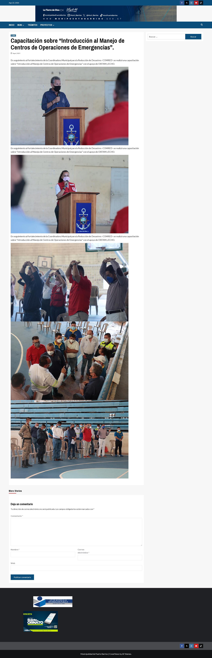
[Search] (201, 25)
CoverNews (114, 654)
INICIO (11, 25)
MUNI (19, 25)
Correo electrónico (83, 551)
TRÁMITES (32, 25)
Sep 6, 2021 (16, 53)
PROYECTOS (46, 25)
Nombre (15, 549)
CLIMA (13, 35)
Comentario (17, 516)
